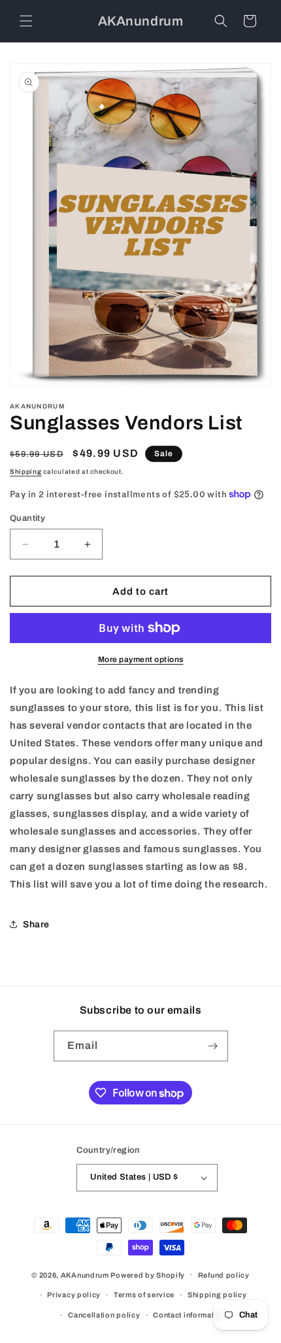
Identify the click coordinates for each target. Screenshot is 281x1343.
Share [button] (36, 924)
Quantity (27, 518)
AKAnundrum (85, 1274)
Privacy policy (74, 1295)
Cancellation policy (104, 1315)
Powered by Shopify (147, 1274)
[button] (26, 21)
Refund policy (224, 1275)
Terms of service (144, 1295)
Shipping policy (217, 1295)
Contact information (189, 1315)
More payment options (141, 659)
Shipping (26, 471)
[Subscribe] (213, 1046)
